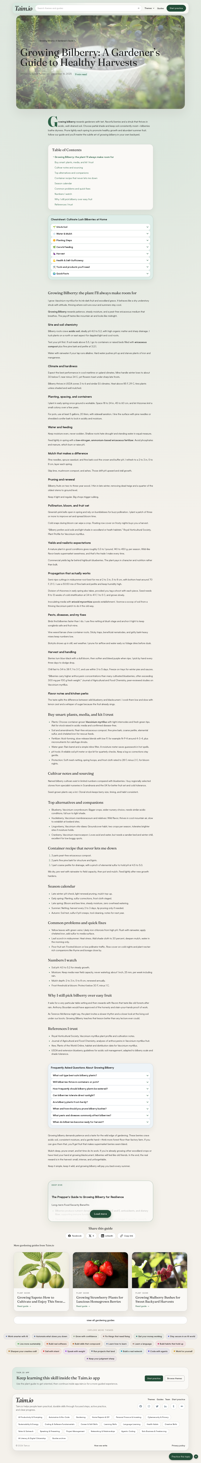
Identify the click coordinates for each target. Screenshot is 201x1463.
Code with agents (158, 1351)
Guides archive (59, 1438)
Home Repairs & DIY (101, 1417)
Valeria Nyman (38, 73)
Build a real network (132, 1351)
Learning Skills (110, 1424)
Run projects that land (104, 1351)
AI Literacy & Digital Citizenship (32, 1438)
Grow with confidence (86, 1336)
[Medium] (182, 1406)
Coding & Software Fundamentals (59, 1424)
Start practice (176, 8)
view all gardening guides (100, 1320)
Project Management (75, 1431)
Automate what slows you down (51, 1336)
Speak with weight (76, 1351)
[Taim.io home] (23, 8)
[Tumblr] (173, 1406)
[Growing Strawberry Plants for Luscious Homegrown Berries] (100, 1281)
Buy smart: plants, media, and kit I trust (74, 162)
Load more (100, 1213)
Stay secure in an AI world (182, 1336)
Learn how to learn (117, 1344)
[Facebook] (140, 1406)
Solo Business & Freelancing (154, 1431)
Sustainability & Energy (28, 1424)
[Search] (138, 8)
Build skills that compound (87, 1344)
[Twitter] (157, 1406)
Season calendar (63, 183)
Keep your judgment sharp (101, 1358)
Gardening (32, 41)
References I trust (64, 204)
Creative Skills (171, 1424)
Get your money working (150, 1336)
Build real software (58, 1344)
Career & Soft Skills (89, 1424)
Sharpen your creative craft (24, 1351)
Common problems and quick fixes (72, 188)
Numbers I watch (63, 193)
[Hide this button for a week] (196, 1456)
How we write (100, 1445)
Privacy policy (178, 1445)
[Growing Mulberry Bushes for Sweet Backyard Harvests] (159, 1281)
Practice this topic (181, 1456)
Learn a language (143, 1344)
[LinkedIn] (165, 1406)
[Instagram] (149, 1406)
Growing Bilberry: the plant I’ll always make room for (84, 157)
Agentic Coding (128, 1431)
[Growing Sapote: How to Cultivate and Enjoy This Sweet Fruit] (41, 1281)
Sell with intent (52, 1351)
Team (167, 1399)
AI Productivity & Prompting (30, 1417)
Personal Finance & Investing (128, 1417)
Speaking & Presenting (50, 1431)
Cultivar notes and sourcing (69, 167)
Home (22, 41)
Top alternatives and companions (72, 172)
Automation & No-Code (59, 1417)
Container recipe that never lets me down (76, 178)
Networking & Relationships (103, 1431)
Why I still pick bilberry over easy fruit (73, 199)
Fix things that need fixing (117, 1336)
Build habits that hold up (171, 1344)
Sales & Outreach (26, 1431)
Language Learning (131, 1424)
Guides (160, 8)
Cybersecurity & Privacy (158, 1417)
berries (117, 121)
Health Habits (152, 1424)
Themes (148, 8)
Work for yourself (184, 1351)
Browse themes (174, 1378)
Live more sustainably (30, 1344)
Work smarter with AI (18, 1336)
